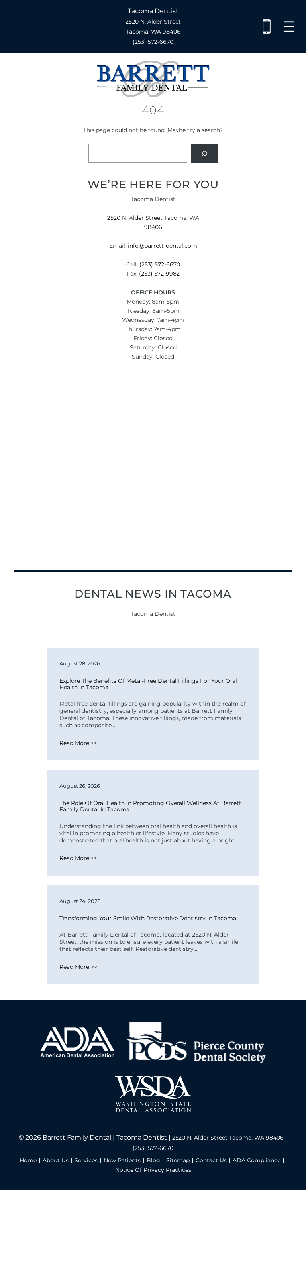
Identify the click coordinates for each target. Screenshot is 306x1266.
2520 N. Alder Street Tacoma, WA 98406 (228, 1137)
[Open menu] (289, 26)
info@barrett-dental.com (162, 245)
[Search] (204, 153)
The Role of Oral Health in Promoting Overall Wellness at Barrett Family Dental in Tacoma (151, 806)
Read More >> (78, 743)
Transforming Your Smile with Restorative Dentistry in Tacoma (147, 918)
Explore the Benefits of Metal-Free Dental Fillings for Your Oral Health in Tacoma (149, 684)
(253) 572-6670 (153, 41)
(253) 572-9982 (159, 273)
